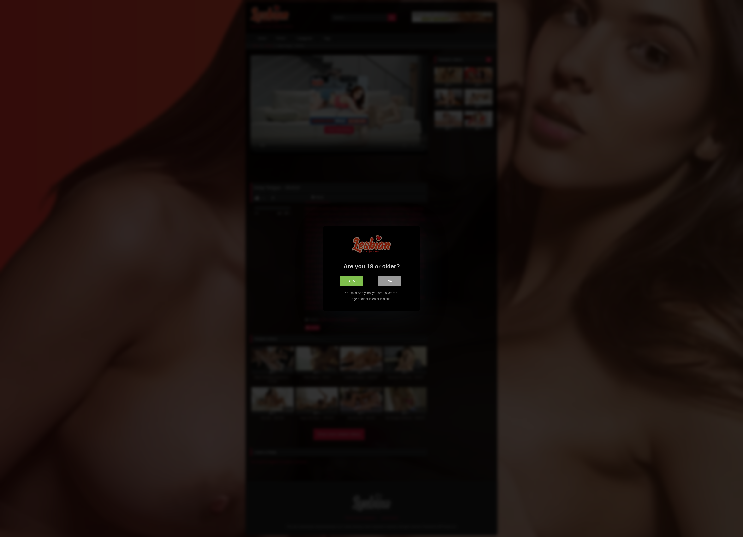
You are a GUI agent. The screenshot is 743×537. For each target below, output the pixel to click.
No (390, 281)
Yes (351, 281)
